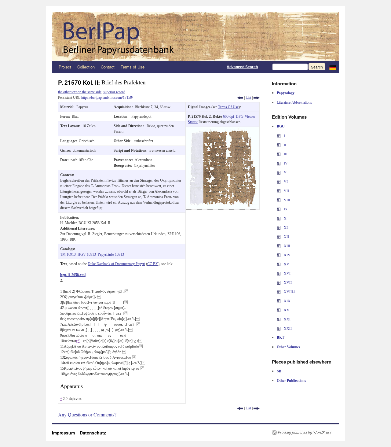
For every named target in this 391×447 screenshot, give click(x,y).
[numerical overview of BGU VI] (278, 181)
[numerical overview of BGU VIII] (278, 199)
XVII (287, 282)
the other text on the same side (79, 92)
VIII (286, 199)
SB (279, 371)
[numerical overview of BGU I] (278, 135)
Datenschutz (93, 433)
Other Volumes (288, 346)
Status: (193, 122)
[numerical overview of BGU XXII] (278, 328)
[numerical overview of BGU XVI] (278, 273)
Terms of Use (132, 67)
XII (286, 236)
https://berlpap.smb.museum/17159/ (107, 97)
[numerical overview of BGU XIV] (278, 254)
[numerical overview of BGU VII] (278, 190)
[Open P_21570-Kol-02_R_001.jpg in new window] (222, 129)
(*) (78, 341)
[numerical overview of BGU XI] (278, 227)
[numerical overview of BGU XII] (278, 236)
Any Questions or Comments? (87, 414)
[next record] (257, 97)
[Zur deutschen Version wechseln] (332, 67)
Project (65, 67)
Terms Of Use (228, 107)
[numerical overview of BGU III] (278, 153)
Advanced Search (242, 67)
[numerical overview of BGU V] (278, 172)
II (284, 144)
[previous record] (240, 97)
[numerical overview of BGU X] (278, 218)
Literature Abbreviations (294, 102)
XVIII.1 (289, 291)
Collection (86, 67)
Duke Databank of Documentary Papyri (116, 264)
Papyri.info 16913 (111, 254)
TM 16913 (68, 254)
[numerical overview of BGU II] (278, 144)
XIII (286, 245)
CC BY (152, 264)
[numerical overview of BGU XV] (278, 263)
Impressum (66, 433)
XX (286, 309)
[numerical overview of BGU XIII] (278, 245)
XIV (287, 254)
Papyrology (285, 92)
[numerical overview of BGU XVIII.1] (278, 291)
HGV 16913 (87, 254)
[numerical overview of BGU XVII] (278, 282)
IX (285, 208)
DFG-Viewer (245, 116)
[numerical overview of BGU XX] (278, 309)
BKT (280, 337)
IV (285, 163)
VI (285, 181)
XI (285, 227)
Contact (108, 67)
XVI (287, 273)
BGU (281, 126)
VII (286, 190)
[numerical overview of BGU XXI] (278, 318)
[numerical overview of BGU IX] (278, 208)
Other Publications (291, 380)
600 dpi (228, 116)
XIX (287, 300)
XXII (287, 328)
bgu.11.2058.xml (73, 275)
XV (286, 263)
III (285, 153)
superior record (114, 92)
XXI (287, 318)
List (248, 97)
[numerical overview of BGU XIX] (278, 300)
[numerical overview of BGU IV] (278, 163)
